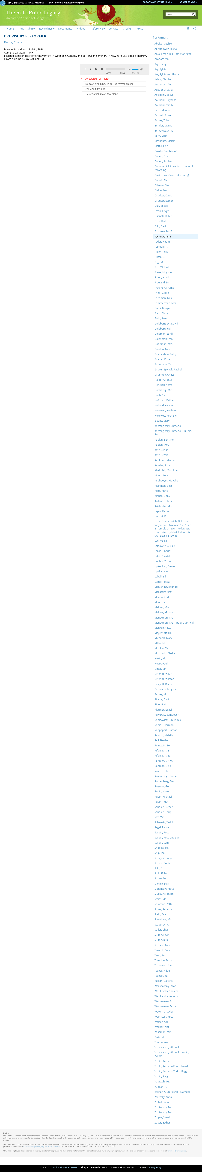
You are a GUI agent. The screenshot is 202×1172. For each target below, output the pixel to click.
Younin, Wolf (161, 1042)
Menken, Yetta (162, 627)
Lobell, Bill (160, 576)
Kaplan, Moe (161, 444)
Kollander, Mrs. (163, 501)
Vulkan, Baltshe (163, 981)
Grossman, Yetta (164, 364)
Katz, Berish (161, 450)
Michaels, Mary (163, 638)
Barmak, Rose (162, 115)
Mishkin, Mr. (161, 648)
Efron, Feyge (161, 211)
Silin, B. (158, 868)
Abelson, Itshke (163, 43)
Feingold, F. (161, 246)
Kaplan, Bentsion (164, 439)
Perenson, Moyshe (165, 689)
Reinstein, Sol (162, 745)
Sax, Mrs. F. (160, 817)
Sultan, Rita (161, 940)
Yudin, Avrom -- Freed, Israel (171, 1066)
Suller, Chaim (162, 929)
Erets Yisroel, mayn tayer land (101, 94)
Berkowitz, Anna (163, 130)
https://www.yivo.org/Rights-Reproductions (41, 1146)
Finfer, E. (159, 257)
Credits (127, 28)
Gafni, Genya (162, 308)
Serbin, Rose (161, 832)
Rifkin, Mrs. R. (162, 755)
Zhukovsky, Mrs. (163, 1112)
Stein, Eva (160, 914)
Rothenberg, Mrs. (164, 781)
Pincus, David (162, 699)
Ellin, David (160, 226)
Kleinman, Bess (163, 485)
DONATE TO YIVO (187, 2)
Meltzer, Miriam (163, 612)
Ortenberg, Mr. (163, 674)
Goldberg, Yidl (162, 328)
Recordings (46, 28)
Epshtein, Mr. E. (163, 231)
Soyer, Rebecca (163, 909)
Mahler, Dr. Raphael (166, 587)
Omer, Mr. (160, 668)
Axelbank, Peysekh (165, 100)
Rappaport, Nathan (165, 730)
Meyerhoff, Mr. (163, 633)
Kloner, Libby (162, 496)
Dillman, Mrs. (162, 185)
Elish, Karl (160, 221)
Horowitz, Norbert (165, 410)
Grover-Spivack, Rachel (168, 369)
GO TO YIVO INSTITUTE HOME (156, 2)
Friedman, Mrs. (163, 298)
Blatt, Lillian (161, 146)
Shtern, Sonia (162, 863)
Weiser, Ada (161, 1022)
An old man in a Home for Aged (173, 54)
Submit (194, 14)
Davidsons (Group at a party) (171, 175)
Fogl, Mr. (159, 262)
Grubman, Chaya (164, 374)
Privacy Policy (155, 1167)
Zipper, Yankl (162, 1117)
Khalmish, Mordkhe (166, 470)
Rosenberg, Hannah (166, 776)
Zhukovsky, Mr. (163, 1107)
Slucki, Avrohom (164, 894)
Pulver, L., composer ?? (167, 714)
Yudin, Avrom (162, 1061)
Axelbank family (163, 105)
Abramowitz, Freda (165, 49)
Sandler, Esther (163, 807)
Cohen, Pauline (163, 161)
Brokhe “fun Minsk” (165, 151)
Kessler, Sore (162, 465)
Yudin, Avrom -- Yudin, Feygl (170, 1071)
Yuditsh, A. (160, 1086)
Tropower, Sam (163, 965)
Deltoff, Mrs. (161, 180)
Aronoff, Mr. (161, 59)
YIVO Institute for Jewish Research (63, 1167)
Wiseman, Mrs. (163, 1032)
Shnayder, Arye (163, 858)
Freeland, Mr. (162, 282)
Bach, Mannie (162, 110)
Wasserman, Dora (165, 1006)
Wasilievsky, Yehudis (166, 996)
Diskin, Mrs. (161, 190)
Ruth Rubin (26, 28)
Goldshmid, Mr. (163, 339)
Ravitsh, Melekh (163, 735)
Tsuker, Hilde (162, 970)
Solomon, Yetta (163, 904)
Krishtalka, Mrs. (163, 506)
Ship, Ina (159, 853)
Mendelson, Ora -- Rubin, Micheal (174, 622)
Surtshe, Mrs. (162, 945)
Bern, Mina (160, 136)
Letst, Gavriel (162, 556)
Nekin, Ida (160, 658)
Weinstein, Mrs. (163, 1016)
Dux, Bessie (161, 205)
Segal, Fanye (161, 827)
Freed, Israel (161, 277)
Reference (97, 28)
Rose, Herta (161, 771)
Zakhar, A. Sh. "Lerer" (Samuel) (172, 1092)
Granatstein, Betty (165, 354)
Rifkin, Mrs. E (161, 750)
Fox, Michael (161, 267)
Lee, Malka (160, 540)
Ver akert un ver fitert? (97, 78)
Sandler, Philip (163, 812)
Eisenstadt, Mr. (163, 216)
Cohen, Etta (161, 156)
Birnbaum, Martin (164, 141)
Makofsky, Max (163, 592)
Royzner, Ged (162, 786)
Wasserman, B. (163, 1001)
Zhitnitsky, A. (161, 1102)
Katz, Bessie (161, 455)
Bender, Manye (163, 125)
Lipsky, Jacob (161, 571)
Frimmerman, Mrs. (165, 303)
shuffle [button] (138, 73)
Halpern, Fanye (163, 380)
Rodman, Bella (163, 766)
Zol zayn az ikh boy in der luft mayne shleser (109, 84)
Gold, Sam (160, 318)
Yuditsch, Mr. (162, 1081)
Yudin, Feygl (161, 1076)
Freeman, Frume (164, 287)
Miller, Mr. (160, 643)
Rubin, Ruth (161, 801)
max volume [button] (141, 69)
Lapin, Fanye (161, 511)
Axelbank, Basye (163, 94)
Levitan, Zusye (162, 561)
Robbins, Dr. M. (163, 761)
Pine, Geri (160, 704)
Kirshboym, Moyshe (166, 480)
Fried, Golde (161, 293)
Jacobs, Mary (161, 420)
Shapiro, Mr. (161, 848)
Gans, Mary (161, 313)
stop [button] (102, 69)
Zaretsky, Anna (163, 1097)
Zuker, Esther (162, 1122)
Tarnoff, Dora (162, 950)
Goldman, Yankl (163, 333)
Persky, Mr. (160, 694)
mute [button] (130, 69)
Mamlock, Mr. (162, 597)
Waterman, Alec (163, 1011)
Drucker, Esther (163, 200)
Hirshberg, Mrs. (163, 390)
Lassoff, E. (160, 516)
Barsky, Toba (161, 120)
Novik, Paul (161, 663)
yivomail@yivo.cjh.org (176, 1150)
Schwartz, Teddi (163, 822)
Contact (113, 28)
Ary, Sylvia (160, 69)
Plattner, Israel (163, 709)
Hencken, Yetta (163, 385)
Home (10, 28)
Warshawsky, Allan (165, 986)
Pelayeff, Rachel (163, 684)
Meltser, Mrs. (162, 607)
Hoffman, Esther (164, 400)
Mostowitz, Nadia (164, 653)
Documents (65, 28)
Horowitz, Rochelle (165, 415)
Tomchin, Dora (163, 960)
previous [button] (85, 69)
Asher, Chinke (162, 79)
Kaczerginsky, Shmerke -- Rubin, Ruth (173, 432)
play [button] (91, 69)
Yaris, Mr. (159, 1037)
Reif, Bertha (161, 740)
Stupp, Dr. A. (161, 924)
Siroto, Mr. (160, 878)
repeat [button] (133, 73)
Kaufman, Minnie (164, 460)
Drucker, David (163, 195)
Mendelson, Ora (163, 617)
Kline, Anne (161, 491)
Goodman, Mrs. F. (164, 344)
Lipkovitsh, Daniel (164, 566)
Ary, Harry (160, 64)
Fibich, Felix (161, 252)
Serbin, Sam (161, 842)
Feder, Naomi (162, 241)
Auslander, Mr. (163, 84)
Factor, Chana (162, 236)
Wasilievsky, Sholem (166, 991)
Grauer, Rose (162, 359)
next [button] (96, 69)
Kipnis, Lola (161, 475)
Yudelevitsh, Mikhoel (166, 1047)
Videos (81, 28)
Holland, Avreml (163, 405)
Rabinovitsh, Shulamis (167, 720)
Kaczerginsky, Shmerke (167, 426)
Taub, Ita (159, 955)
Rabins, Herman (164, 725)
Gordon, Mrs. (162, 349)
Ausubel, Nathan (164, 89)
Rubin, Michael (163, 796)
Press (140, 28)
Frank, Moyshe (163, 272)
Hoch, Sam (160, 395)
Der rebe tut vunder (95, 89)
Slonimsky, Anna (164, 888)
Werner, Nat (161, 1027)
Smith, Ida (160, 899)
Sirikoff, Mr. (161, 873)
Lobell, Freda (162, 581)
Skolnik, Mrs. (161, 883)
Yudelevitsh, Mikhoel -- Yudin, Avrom (171, 1054)
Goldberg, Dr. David (166, 323)
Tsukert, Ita (161, 975)
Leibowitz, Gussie (164, 546)
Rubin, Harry (161, 791)
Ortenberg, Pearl (164, 679)
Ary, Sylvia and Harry (166, 74)
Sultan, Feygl (161, 935)
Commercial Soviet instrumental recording (173, 168)
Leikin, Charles (163, 551)
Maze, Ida (160, 602)
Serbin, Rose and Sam (167, 837)
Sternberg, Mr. (163, 919)
